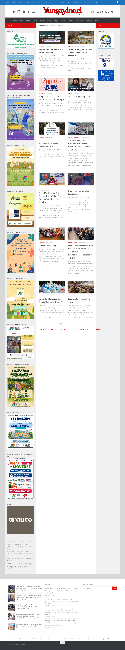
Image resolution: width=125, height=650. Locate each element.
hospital (30, 556)
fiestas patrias (19, 556)
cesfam (16, 546)
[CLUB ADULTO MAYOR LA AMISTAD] (20, 185)
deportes (18, 551)
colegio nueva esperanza (26, 549)
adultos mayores (11, 542)
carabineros (11, 546)
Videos (48, 2)
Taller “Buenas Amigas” (48, 245)
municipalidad (29, 558)
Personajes (87, 2)
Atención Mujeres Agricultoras (80, 96)
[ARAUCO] (20, 533)
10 (52, 329)
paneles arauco (20, 561)
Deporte (40, 2)
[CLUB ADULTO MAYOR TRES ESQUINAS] (20, 89)
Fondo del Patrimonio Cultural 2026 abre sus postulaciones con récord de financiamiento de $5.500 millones (28, 597)
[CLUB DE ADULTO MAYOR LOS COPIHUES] (20, 318)
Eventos (33, 2)
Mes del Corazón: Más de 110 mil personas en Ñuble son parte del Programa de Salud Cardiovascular (29, 626)
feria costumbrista (11, 556)
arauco (22, 542)
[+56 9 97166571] (32, 25)
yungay (29, 563)
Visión (19, 2)
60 (87, 329)
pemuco (26, 561)
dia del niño (23, 551)
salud (9, 564)
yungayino (12, 566)
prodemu (31, 561)
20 (55, 329)
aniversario (18, 541)
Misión (13, 2)
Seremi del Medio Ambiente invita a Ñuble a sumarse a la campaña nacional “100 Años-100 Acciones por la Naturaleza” (29, 588)
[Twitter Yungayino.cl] (26, 25)
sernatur (16, 563)
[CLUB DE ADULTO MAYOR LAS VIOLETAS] (20, 273)
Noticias (26, 2)
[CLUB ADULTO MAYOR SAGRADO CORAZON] (20, 407)
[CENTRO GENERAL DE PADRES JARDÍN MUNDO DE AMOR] (20, 498)
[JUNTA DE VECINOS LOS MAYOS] (20, 227)
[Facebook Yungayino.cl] (23, 25)
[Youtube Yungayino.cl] (29, 25)
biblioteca (32, 541)
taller (19, 563)
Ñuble (9, 568)
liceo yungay (13, 558)
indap (8, 558)
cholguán (24, 546)
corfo (33, 549)
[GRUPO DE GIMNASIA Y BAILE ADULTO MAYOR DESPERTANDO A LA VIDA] (20, 140)
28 (61, 329)
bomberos (17, 544)
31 (71, 329)
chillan (19, 546)
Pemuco (69, 2)
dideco (27, 551)
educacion (10, 553)
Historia (95, 2)
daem (8, 551)
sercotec (12, 563)
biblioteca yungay (10, 544)
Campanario (78, 2)
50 (84, 329)
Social (53, 188)
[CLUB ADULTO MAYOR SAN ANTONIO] (20, 358)
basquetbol (27, 541)
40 (81, 329)
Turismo (61, 2)
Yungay (55, 2)
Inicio (7, 2)
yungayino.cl (25, 566)
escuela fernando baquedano (21, 553)
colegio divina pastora (16, 549)
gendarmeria (26, 556)
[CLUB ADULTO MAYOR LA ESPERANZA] (20, 448)
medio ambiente (21, 558)
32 (74, 329)
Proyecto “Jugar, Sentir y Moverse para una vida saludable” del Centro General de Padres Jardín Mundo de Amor (29, 607)
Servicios (47, 138)
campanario (24, 544)
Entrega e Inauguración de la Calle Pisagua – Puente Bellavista (80, 52)
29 (64, 329)
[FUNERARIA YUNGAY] (20, 48)
